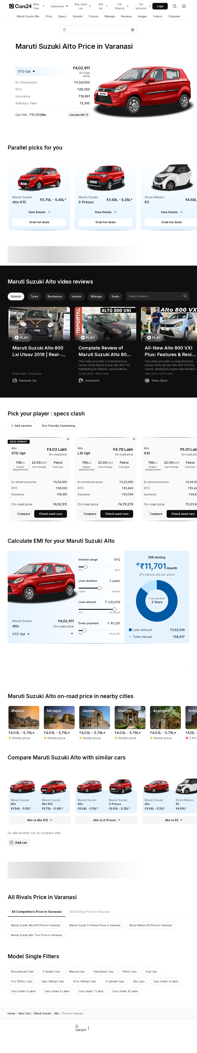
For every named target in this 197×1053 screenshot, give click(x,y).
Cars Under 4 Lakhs (166, 981)
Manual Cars (77, 971)
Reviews (126, 16)
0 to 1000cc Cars (22, 981)
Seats (115, 296)
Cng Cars (151, 971)
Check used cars (50, 513)
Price (49, 16)
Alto (57, 1013)
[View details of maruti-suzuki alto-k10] (39, 193)
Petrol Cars (130, 971)
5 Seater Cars (51, 971)
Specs (62, 16)
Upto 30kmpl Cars (52, 981)
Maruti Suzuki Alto (28, 16)
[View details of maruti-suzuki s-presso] (105, 193)
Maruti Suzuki (43, 1013)
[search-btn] (175, 6)
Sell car (100, 6)
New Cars (36, 6)
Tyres (34, 296)
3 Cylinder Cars (114, 981)
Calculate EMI (76, 114)
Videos (157, 16)
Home (12, 1013)
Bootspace (55, 296)
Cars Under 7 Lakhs (91, 991)
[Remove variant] (68, 439)
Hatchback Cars (103, 971)
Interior (76, 296)
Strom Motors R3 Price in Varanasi (150, 925)
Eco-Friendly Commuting (58, 425)
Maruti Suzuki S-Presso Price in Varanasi (94, 925)
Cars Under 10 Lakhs (125, 991)
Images (142, 16)
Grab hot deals (39, 222)
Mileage (110, 16)
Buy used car (81, 6)
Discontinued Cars (22, 971)
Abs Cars (139, 981)
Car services (141, 6)
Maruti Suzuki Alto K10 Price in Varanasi (35, 925)
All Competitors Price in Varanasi (37, 912)
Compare (174, 16)
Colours (93, 16)
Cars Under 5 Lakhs (23, 991)
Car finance (119, 6)
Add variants (23, 425)
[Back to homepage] (20, 6)
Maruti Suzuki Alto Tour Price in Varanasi (36, 935)
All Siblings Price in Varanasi (89, 912)
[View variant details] (39, 478)
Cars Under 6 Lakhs (57, 991)
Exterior (16, 296)
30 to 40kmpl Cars (84, 981)
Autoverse (57, 6)
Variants (78, 16)
